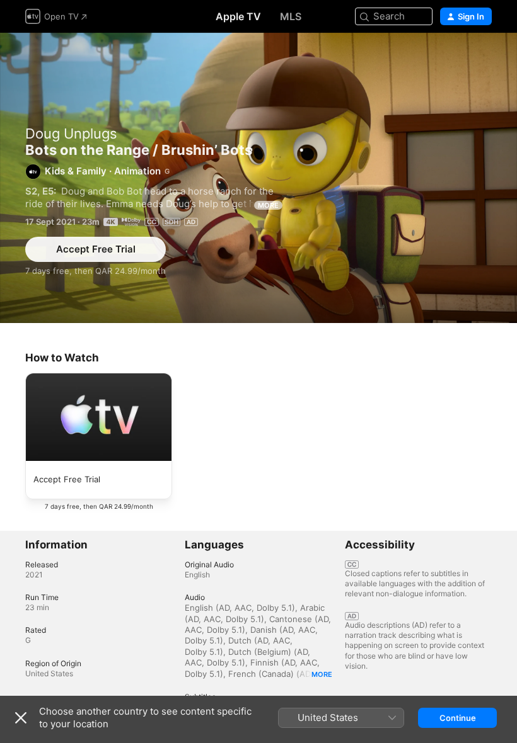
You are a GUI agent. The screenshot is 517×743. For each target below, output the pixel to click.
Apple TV (238, 16)
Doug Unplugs (71, 133)
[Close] (20, 717)
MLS (290, 16)
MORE (268, 205)
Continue (457, 718)
